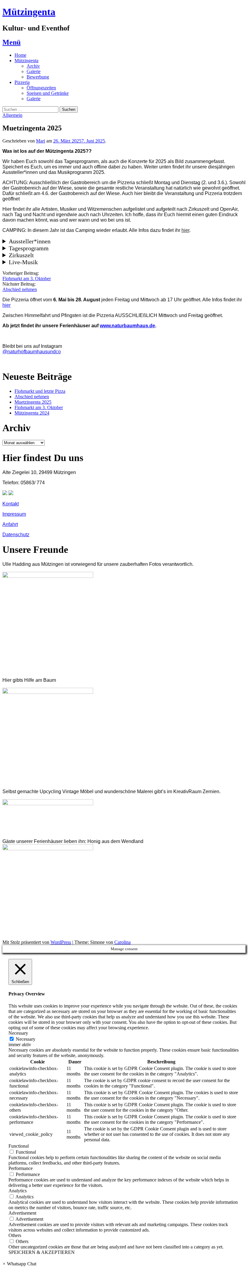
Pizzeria (22, 82)
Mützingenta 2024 (32, 412)
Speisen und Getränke (48, 93)
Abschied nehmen (19, 289)
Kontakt (10, 503)
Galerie (34, 71)
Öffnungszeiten (41, 87)
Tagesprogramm (29, 248)
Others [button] (14, 1235)
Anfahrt (10, 524)
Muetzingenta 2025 (33, 402)
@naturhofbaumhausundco (31, 351)
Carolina (122, 942)
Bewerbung (38, 76)
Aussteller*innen (30, 241)
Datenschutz (15, 534)
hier (185, 230)
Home (20, 55)
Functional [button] (18, 1146)
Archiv (33, 66)
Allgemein (12, 115)
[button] (19, 1263)
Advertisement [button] (22, 1213)
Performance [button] (20, 1168)
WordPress (61, 942)
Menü (11, 42)
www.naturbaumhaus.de (127, 325)
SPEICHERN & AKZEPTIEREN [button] (41, 1252)
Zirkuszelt (21, 255)
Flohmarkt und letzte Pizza (40, 391)
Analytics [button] (17, 1190)
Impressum (14, 514)
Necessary (25, 1039)
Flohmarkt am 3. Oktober (26, 278)
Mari (40, 140)
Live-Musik (23, 262)
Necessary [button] (18, 1033)
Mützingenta (28, 11)
